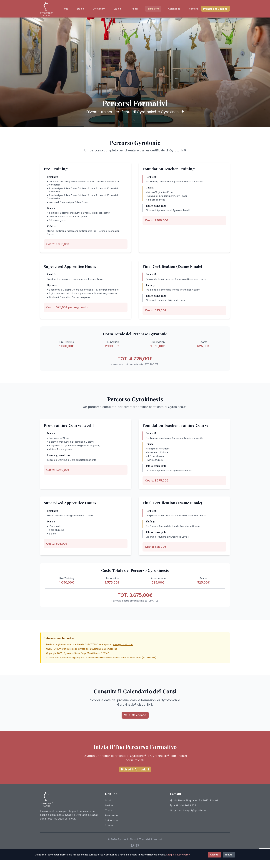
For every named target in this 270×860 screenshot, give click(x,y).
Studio (80, 8)
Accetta (214, 854)
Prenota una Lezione (215, 8)
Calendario (174, 8)
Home (65, 8)
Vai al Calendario (135, 715)
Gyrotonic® (99, 8)
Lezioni (118, 8)
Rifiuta (228, 854)
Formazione (153, 8)
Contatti (193, 8)
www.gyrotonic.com (123, 644)
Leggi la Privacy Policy (178, 854)
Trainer (134, 8)
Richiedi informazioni (135, 769)
